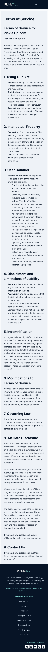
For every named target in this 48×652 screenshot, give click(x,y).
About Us (24, 634)
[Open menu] (43, 4)
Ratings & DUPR (24, 616)
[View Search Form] (36, 4)
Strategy (24, 611)
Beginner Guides (24, 620)
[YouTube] (35, 646)
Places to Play (24, 625)
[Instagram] (31, 646)
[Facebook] (27, 646)
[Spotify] (39, 646)
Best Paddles (24, 601)
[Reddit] (43, 646)
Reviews (24, 606)
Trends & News (24, 630)
